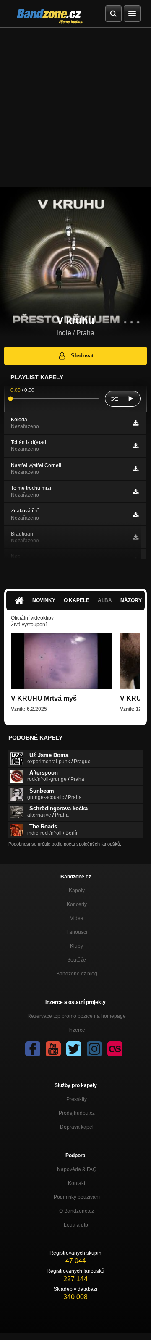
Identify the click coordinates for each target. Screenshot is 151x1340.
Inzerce (76, 1030)
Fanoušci (76, 932)
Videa (76, 918)
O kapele (76, 600)
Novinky (43, 600)
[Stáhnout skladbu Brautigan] (136, 537)
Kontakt (76, 1183)
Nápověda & (76, 1169)
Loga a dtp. (76, 1225)
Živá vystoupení (29, 625)
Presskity (76, 1099)
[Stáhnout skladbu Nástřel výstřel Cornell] (136, 469)
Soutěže (76, 960)
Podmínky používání (77, 1197)
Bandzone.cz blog (76, 974)
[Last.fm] (114, 1048)
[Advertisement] (75, 107)
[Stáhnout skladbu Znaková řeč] (136, 515)
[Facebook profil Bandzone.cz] (32, 1048)
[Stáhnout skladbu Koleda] (136, 423)
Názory (131, 600)
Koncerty (77, 904)
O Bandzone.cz (76, 1211)
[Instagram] (94, 1048)
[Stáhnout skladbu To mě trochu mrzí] (136, 491)
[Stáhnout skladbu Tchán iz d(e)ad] (136, 446)
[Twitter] (73, 1048)
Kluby (76, 946)
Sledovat (82, 355)
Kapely (77, 890)
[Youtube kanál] (53, 1048)
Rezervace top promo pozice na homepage (76, 1016)
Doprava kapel (77, 1127)
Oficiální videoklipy (32, 618)
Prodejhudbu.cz (77, 1113)
